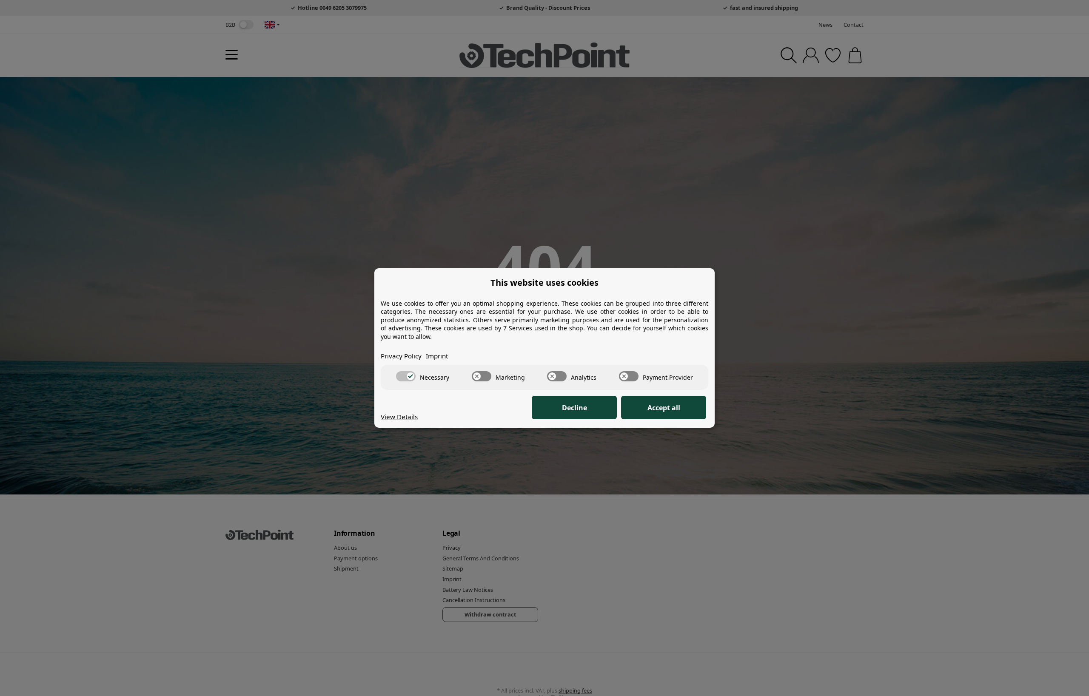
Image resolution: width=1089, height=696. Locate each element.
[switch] (406, 376)
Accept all (663, 407)
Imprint (437, 356)
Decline (574, 407)
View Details (399, 416)
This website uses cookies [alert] (544, 282)
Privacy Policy (401, 356)
